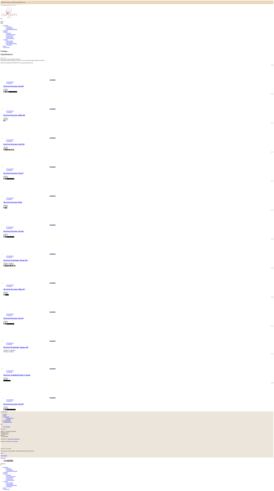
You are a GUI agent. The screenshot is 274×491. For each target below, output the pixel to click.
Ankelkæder (9, 44)
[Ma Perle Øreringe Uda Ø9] (28, 397)
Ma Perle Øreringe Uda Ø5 (13, 318)
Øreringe (5, 32)
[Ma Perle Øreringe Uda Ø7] (28, 167)
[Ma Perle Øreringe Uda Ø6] (28, 225)
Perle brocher (6, 47)
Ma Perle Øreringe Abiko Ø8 (14, 115)
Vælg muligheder (53, 80)
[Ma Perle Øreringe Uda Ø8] (28, 80)
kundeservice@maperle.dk (14, 439)
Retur (4, 415)
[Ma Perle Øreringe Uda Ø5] (28, 312)
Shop (2, 57)
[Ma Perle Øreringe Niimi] (28, 196)
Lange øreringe (9, 35)
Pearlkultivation (9, 418)
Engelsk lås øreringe (10, 34)
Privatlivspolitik (6, 420)
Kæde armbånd (9, 42)
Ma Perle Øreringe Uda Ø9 (13, 404)
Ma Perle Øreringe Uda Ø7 (13, 173)
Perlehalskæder (9, 28)
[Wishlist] (137, 19)
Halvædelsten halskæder (11, 29)
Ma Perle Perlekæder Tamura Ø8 (15, 347)
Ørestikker (8, 33)
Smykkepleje (6, 416)
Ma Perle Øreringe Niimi (12, 202)
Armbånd (5, 39)
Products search (5, 5)
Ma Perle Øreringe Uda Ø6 (13, 231)
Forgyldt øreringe (10, 38)
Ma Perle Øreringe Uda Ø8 (13, 86)
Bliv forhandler (6, 426)
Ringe (4, 46)
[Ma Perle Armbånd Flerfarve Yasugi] (28, 368)
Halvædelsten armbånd (11, 43)
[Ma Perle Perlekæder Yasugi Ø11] (28, 254)
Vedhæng (5, 30)
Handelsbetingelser (7, 422)
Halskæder (5, 25)
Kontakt (5, 414)
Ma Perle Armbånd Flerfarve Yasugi (16, 375)
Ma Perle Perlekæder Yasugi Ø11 (15, 260)
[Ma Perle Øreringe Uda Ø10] (28, 137)
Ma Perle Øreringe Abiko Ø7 (14, 289)
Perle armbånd (9, 41)
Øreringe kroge (9, 37)
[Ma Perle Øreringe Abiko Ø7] (28, 283)
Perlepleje (8, 419)
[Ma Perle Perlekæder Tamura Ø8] (28, 341)
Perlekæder (8, 26)
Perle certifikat (4, 455)
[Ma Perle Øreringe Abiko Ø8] (28, 109)
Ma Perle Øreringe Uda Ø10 (13, 144)
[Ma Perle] (9, 17)
